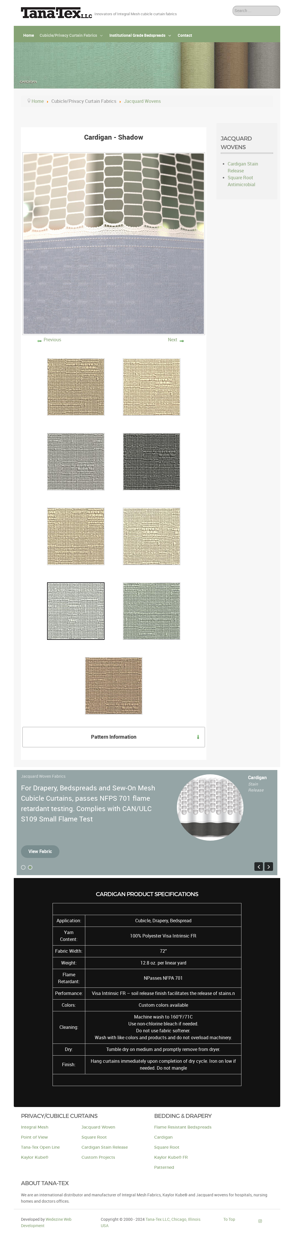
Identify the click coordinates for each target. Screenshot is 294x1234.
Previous (52, 339)
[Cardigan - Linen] (151, 536)
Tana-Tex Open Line (40, 1147)
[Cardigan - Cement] (75, 461)
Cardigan (163, 1137)
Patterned (164, 1167)
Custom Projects (98, 1157)
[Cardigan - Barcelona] (75, 387)
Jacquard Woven (98, 1127)
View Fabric (40, 851)
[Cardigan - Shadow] (75, 611)
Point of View (34, 1137)
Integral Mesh (34, 1127)
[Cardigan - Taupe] (113, 685)
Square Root (94, 1137)
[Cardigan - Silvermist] (151, 611)
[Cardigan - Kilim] (75, 536)
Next (172, 339)
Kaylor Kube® (34, 1157)
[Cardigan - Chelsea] (151, 461)
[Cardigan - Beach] (151, 387)
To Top (229, 1219)
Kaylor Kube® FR (171, 1157)
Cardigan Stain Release (105, 1147)
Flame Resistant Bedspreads (183, 1127)
